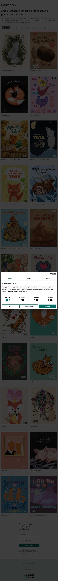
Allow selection (29, 306)
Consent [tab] (10, 278)
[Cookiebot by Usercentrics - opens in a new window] (49, 274)
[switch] (22, 300)
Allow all (47, 306)
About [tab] (48, 278)
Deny (10, 306)
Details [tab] (29, 278)
